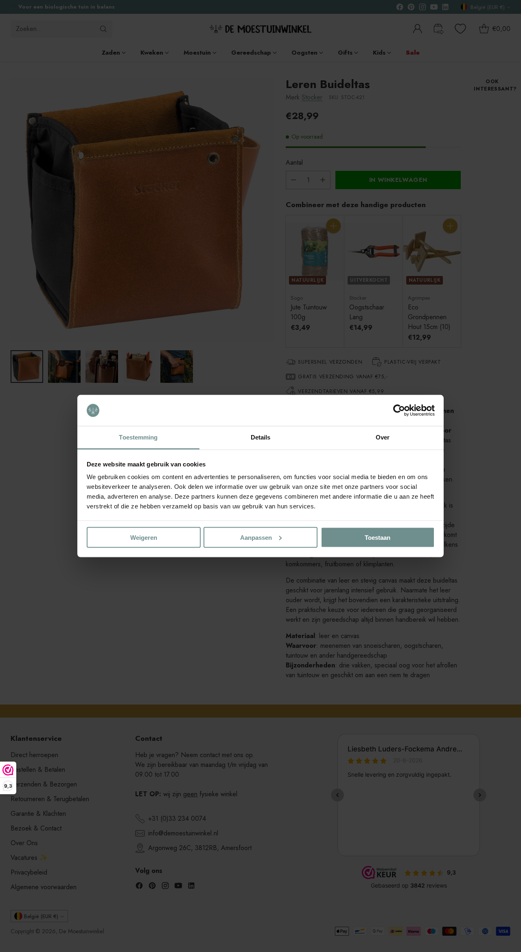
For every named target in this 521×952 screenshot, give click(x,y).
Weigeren (143, 537)
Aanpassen (256, 537)
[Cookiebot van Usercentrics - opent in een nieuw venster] (399, 410)
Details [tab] (261, 437)
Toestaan (377, 537)
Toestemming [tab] (138, 437)
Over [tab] (383, 437)
